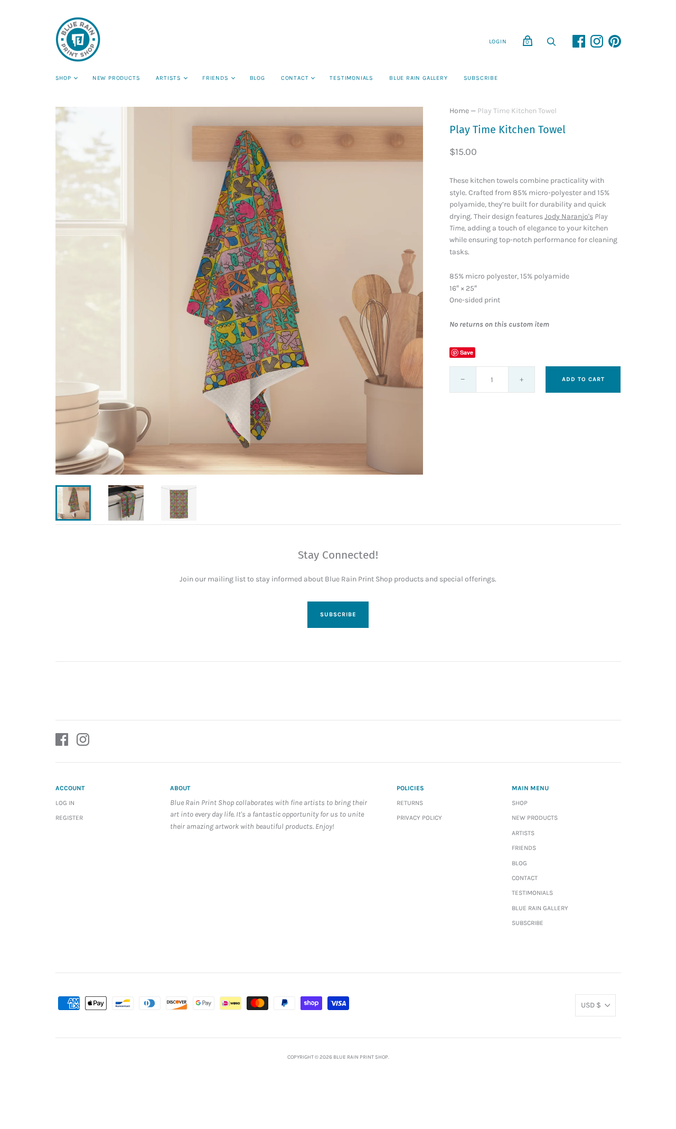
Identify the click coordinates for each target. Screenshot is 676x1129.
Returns (410, 803)
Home (459, 110)
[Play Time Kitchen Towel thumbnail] (73, 503)
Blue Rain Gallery (418, 78)
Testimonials (351, 78)
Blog (257, 78)
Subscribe (481, 78)
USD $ (591, 1005)
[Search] (551, 44)
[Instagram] (83, 741)
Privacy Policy (419, 817)
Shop (63, 78)
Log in (64, 803)
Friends (215, 78)
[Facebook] (61, 741)
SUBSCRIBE (338, 614)
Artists (168, 78)
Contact (295, 78)
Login (498, 41)
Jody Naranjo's (568, 216)
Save (466, 352)
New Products (116, 78)
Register (69, 817)
